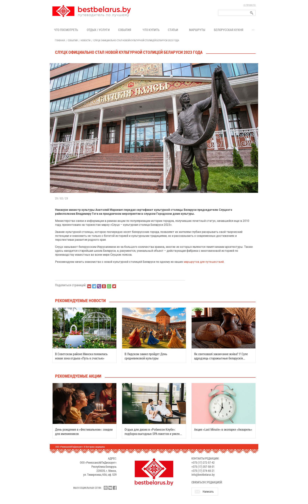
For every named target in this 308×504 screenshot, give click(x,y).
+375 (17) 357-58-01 (203, 466)
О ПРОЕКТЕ (249, 5)
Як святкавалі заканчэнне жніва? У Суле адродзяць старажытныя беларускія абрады (221, 358)
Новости (85, 40)
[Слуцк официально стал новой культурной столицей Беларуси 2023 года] (154, 63)
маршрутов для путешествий (204, 261)
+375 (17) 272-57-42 (203, 462)
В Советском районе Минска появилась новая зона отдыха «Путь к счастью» (81, 356)
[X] (114, 286)
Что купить (151, 30)
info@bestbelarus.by (203, 474)
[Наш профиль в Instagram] (106, 488)
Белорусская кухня (228, 30)
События (125, 30)
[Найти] (251, 13)
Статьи (173, 30)
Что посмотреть (66, 30)
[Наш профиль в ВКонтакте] (110, 488)
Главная (60, 40)
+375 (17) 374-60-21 (203, 470)
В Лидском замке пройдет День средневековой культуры (146, 356)
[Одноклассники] (104, 286)
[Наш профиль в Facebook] (115, 488)
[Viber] (99, 286)
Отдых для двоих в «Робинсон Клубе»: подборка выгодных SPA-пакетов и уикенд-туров (153, 433)
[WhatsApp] (109, 286)
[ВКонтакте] (89, 286)
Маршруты (197, 30)
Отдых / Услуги (98, 30)
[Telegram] (94, 286)
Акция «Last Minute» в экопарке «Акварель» (223, 429)
